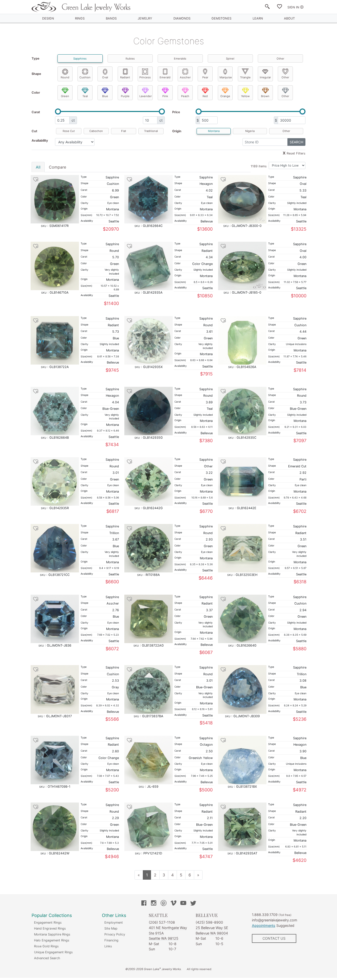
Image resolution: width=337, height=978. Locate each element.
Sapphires (80, 58)
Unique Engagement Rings (53, 952)
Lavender (145, 96)
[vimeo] (173, 903)
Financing (111, 940)
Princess (145, 77)
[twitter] (193, 903)
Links (108, 946)
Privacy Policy (114, 934)
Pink (165, 96)
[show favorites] (279, 7)
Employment (113, 922)
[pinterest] (163, 903)
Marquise (226, 77)
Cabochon (96, 131)
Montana (214, 131)
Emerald (165, 77)
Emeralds (180, 58)
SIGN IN (293, 7)
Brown (265, 96)
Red (205, 96)
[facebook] (144, 903)
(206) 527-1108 (162, 922)
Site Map (110, 928)
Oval (105, 77)
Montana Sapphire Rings (52, 934)
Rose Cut (69, 131)
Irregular (265, 77)
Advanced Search (47, 958)
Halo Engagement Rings (51, 940)
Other (280, 58)
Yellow (245, 96)
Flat (123, 131)
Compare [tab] (57, 167)
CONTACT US (273, 938)
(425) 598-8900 (209, 922)
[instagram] (154, 903)
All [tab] (38, 167)
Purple (125, 96)
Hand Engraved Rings (50, 928)
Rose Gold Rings (46, 946)
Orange (225, 96)
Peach (185, 96)
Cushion (85, 77)
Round (65, 77)
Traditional (151, 131)
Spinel (230, 58)
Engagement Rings (48, 922)
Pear (205, 77)
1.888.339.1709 (265, 915)
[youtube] (183, 903)
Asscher (185, 77)
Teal (85, 96)
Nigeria (250, 131)
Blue (105, 96)
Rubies (130, 58)
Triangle (245, 77)
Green (65, 96)
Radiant (125, 77)
